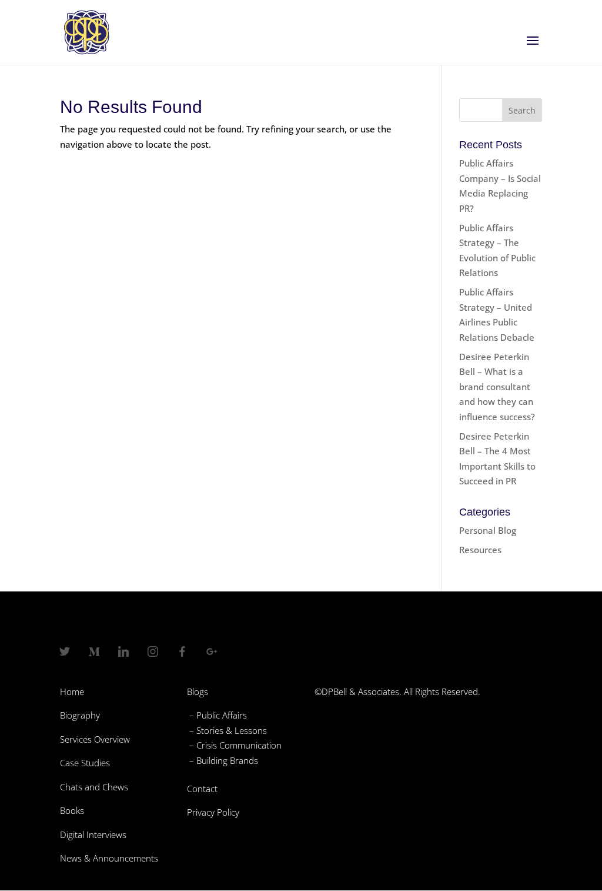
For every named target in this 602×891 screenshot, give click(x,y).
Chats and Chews (94, 787)
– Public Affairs (217, 715)
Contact (202, 788)
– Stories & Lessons (227, 730)
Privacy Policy (213, 812)
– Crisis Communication (234, 745)
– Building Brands (222, 760)
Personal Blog (487, 530)
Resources (480, 550)
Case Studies (85, 763)
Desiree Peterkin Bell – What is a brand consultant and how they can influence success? (497, 387)
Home (72, 691)
